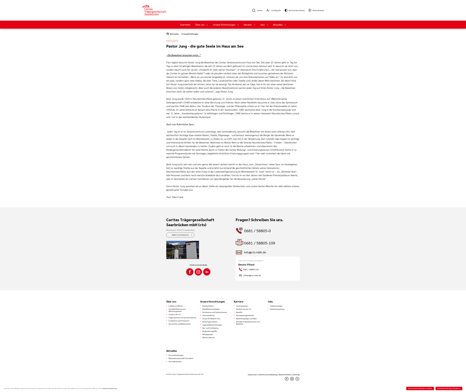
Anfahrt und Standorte (180, 235)
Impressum (253, 374)
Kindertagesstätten (209, 322)
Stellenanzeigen (276, 306)
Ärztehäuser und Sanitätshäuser (214, 312)
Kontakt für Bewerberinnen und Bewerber (248, 323)
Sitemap (296, 374)
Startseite (185, 24)
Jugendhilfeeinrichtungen (212, 325)
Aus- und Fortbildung (210, 328)
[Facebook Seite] (189, 272)
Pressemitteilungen (190, 34)
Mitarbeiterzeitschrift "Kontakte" (181, 358)
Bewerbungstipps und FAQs (246, 318)
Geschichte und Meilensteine (180, 324)
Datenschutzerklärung (267, 374)
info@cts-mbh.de (255, 252)
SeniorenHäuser (208, 315)
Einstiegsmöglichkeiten (245, 315)
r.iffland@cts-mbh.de (252, 275)
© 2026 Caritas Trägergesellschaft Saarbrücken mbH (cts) (184, 374)
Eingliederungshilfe (209, 331)
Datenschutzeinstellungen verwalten (420, 388)
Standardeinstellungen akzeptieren (449, 388)
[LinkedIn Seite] (206, 272)
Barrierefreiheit (285, 374)
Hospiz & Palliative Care (211, 318)
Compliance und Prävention (179, 321)
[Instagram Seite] (198, 272)
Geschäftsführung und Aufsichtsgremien (177, 310)
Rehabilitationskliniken (211, 309)
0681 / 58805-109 (259, 242)
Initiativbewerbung (277, 309)
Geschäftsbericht (175, 361)
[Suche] (254, 10)
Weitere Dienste (208, 337)
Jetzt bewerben (242, 306)
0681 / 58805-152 (251, 269)
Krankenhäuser (208, 306)
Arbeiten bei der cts (243, 309)
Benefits (239, 312)
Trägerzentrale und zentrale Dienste (182, 317)
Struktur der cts (175, 314)
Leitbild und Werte (176, 306)
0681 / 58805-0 (257, 230)
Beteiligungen (207, 334)
